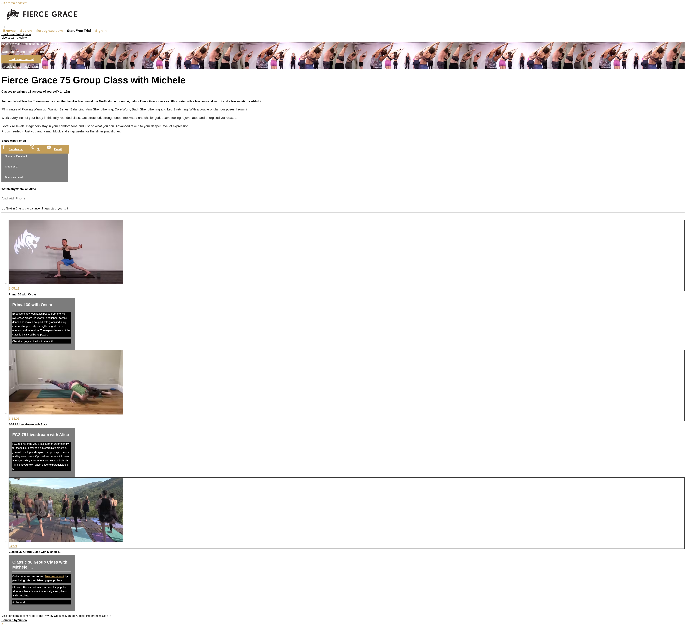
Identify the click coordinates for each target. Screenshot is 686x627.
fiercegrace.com (49, 31)
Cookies (59, 615)
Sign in (101, 31)
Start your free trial (21, 59)
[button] (3, 27)
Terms (39, 615)
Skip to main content (14, 2)
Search (26, 31)
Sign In (26, 34)
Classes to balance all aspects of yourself (29, 91)
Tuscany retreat (54, 576)
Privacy (49, 615)
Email (58, 149)
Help (32, 615)
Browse (10, 31)
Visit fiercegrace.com (14, 615)
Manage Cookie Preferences (83, 615)
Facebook (16, 149)
